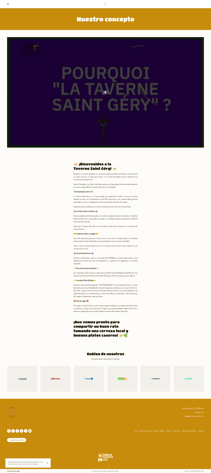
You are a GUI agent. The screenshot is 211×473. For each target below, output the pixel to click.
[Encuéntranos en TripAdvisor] (25, 431)
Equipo (162, 431)
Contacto (201, 431)
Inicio (136, 431)
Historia (155, 431)
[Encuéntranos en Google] (17, 431)
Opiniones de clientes (189, 431)
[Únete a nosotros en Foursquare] (13, 431)
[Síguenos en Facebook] (9, 431)
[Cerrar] (47, 463)
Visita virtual (176, 431)
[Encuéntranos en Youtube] (30, 431)
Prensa (168, 431)
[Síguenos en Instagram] (21, 431)
